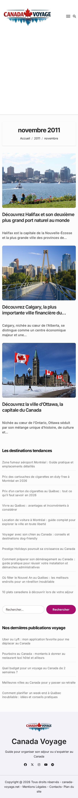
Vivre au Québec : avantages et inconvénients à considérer (35, 507)
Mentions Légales (34, 787)
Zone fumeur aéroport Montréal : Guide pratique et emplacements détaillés (37, 464)
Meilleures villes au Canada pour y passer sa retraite (39, 682)
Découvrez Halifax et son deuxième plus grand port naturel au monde (38, 217)
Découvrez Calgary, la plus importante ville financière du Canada (32, 313)
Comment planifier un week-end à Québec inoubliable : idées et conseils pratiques (31, 695)
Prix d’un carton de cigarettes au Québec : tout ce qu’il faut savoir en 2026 (37, 493)
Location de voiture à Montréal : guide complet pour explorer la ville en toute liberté (38, 522)
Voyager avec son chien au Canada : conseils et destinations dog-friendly (35, 536)
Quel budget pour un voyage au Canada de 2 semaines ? (33, 670)
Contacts (55, 787)
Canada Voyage (39, 741)
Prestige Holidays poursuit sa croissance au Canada (38, 549)
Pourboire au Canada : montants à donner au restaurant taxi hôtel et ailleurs (33, 655)
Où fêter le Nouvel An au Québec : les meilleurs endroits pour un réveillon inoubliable (35, 579)
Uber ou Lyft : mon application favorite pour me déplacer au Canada (35, 641)
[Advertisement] (39, 73)
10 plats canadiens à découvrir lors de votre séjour (37, 592)
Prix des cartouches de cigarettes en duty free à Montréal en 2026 (36, 478)
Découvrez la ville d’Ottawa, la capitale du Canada (32, 407)
